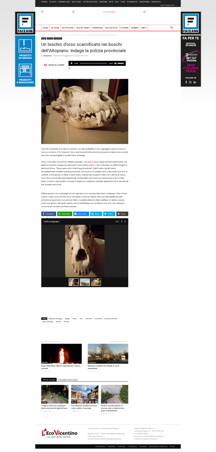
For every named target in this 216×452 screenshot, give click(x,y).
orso (81, 318)
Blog (117, 2)
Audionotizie (156, 2)
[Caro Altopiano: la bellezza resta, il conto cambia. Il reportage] (84, 394)
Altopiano (124, 28)
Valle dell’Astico (111, 28)
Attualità (52, 2)
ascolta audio (71, 63)
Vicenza (45, 28)
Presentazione (101, 446)
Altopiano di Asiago (55, 318)
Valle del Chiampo (83, 28)
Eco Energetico (132, 2)
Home (43, 35)
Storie (123, 2)
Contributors (132, 446)
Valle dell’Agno (68, 28)
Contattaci (143, 446)
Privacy (172, 446)
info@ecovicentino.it (150, 439)
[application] (97, 63)
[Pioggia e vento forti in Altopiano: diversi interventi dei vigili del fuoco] (54, 394)
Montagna (103, 2)
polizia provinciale (111, 318)
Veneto (143, 28)
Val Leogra (55, 28)
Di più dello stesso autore (68, 380)
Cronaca (44, 2)
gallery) (91, 165)
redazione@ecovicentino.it (153, 436)
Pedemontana (97, 28)
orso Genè (98, 318)
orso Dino (88, 318)
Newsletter (112, 446)
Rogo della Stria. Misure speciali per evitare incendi (60, 367)
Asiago (44, 38)
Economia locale (64, 2)
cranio (74, 318)
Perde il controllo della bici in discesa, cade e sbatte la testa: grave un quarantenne (112, 408)
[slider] (121, 63)
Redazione (48, 56)
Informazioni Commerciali (158, 446)
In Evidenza (52, 35)
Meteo (111, 2)
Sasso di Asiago (47, 321)
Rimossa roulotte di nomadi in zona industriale (103, 367)
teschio (58, 321)
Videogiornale (144, 2)
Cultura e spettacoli (90, 2)
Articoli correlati (49, 380)
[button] (172, 28)
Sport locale (76, 2)
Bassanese (134, 28)
